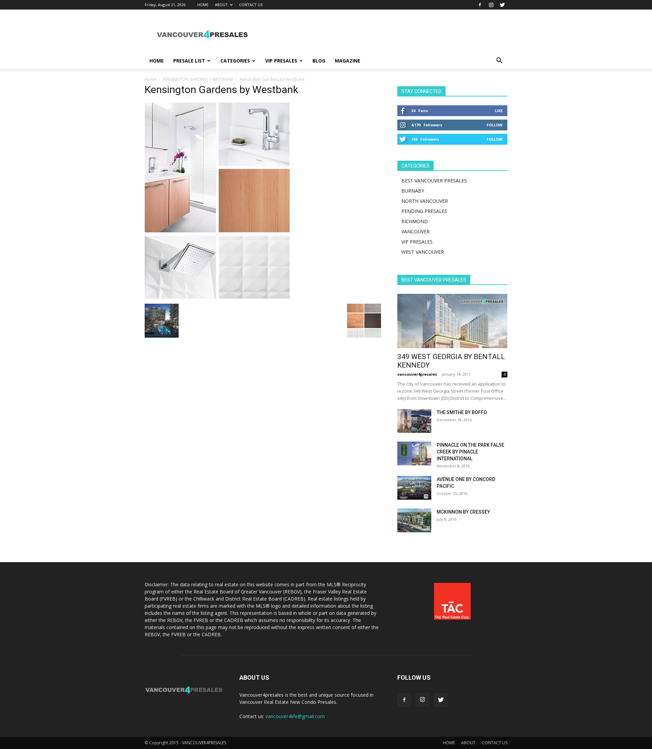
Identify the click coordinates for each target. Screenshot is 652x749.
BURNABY (412, 191)
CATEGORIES (235, 60)
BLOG (318, 60)
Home (151, 79)
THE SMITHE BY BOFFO (462, 412)
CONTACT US (250, 4)
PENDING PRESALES (424, 211)
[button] (499, 61)
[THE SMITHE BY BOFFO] (414, 421)
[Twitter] (502, 5)
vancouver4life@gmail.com (295, 716)
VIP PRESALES (281, 60)
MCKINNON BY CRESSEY (463, 512)
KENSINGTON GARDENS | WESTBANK (198, 79)
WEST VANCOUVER (422, 252)
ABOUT (221, 4)
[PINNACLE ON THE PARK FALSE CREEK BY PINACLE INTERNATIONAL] (414, 453)
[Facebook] (480, 5)
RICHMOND (414, 221)
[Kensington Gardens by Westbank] (217, 297)
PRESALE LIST (189, 60)
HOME (203, 4)
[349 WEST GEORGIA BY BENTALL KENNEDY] (452, 321)
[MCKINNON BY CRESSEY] (414, 520)
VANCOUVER (415, 231)
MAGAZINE (347, 60)
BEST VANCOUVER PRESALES (434, 180)
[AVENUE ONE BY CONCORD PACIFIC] (414, 488)
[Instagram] (491, 5)
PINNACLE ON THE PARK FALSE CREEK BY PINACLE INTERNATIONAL (470, 451)
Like (499, 110)
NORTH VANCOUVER (424, 201)
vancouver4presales (417, 374)
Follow (495, 124)
